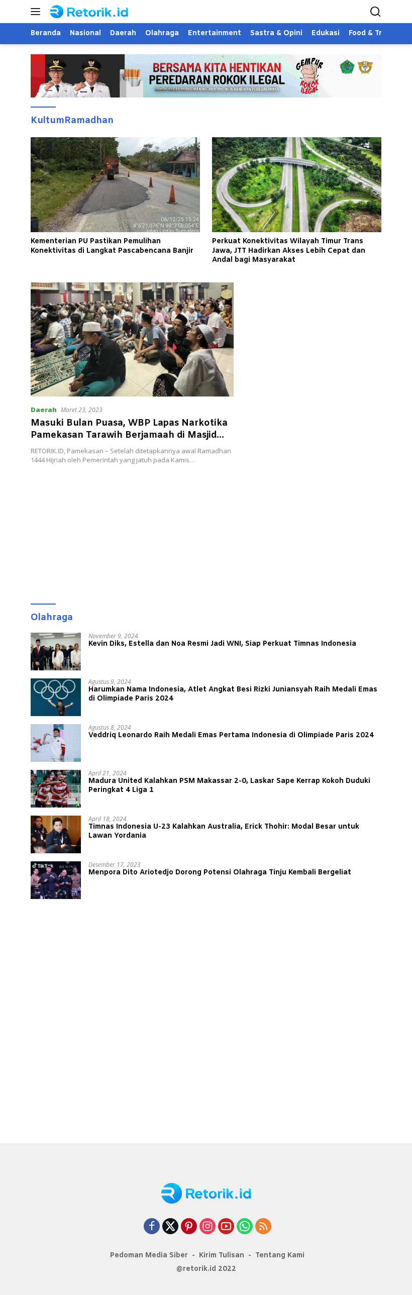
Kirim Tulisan (221, 1255)
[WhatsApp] (245, 1227)
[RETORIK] (98, 12)
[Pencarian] (375, 12)
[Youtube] (226, 1227)
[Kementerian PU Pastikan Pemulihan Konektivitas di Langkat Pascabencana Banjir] (115, 185)
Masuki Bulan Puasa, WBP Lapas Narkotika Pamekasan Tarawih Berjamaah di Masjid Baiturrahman (129, 435)
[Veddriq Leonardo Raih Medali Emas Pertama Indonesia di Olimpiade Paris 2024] (56, 743)
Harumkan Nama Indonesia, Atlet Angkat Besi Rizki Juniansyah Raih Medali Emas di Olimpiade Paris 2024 (232, 694)
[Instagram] (207, 1227)
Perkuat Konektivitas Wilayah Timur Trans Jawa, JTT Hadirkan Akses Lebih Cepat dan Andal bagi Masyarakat (288, 250)
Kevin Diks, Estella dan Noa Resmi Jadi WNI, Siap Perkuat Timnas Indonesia (222, 644)
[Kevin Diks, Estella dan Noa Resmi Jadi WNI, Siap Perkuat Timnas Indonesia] (56, 651)
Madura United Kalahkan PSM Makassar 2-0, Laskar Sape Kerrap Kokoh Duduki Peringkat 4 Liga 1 (229, 786)
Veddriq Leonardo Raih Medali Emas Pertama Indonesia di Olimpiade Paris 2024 (231, 735)
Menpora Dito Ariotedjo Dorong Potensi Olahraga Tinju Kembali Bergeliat (219, 872)
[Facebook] (152, 1227)
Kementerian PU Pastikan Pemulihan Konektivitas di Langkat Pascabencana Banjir (112, 246)
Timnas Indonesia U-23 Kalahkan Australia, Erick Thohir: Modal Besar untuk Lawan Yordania (223, 832)
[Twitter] (170, 1227)
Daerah (44, 409)
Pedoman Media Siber (149, 1255)
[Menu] (37, 11)
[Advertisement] (206, 529)
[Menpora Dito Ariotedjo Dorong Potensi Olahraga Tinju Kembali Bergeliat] (56, 880)
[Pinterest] (189, 1227)
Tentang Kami (279, 1255)
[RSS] (263, 1227)
